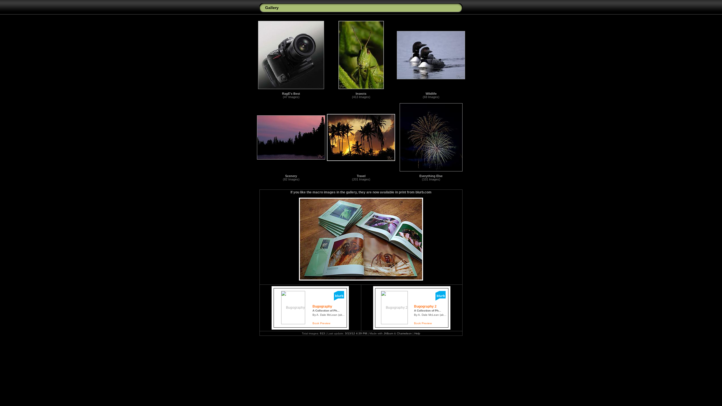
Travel (361, 176)
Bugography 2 (425, 306)
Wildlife (431, 93)
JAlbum (388, 333)
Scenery (291, 176)
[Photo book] (339, 299)
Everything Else (431, 176)
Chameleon (404, 333)
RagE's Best (291, 93)
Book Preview (321, 323)
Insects (361, 93)
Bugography (322, 306)
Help (417, 333)
